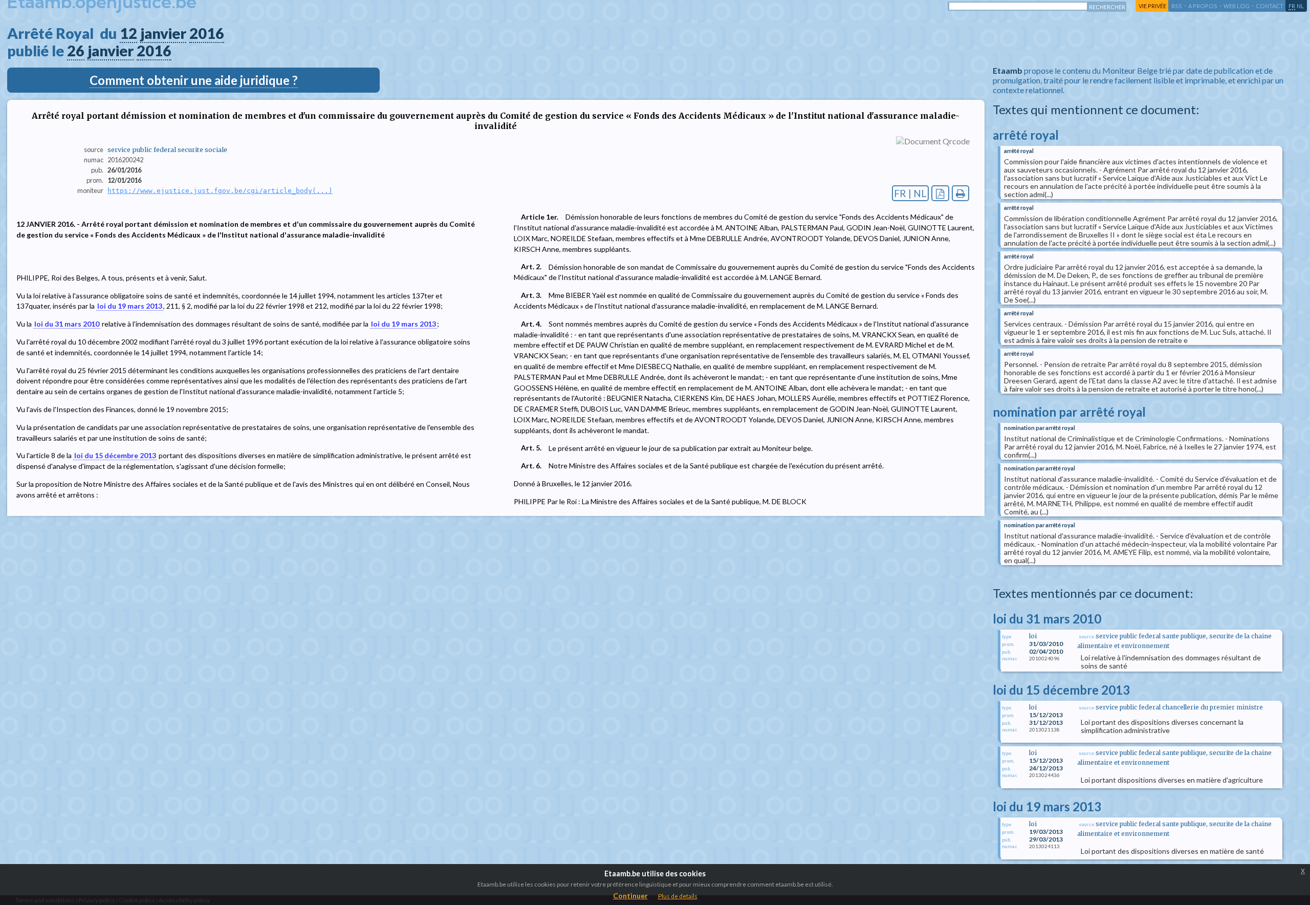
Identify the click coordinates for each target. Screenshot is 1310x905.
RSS (1176, 6)
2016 (206, 33)
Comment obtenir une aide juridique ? (194, 80)
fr (1292, 6)
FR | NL (910, 193)
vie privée (1152, 6)
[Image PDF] (940, 193)
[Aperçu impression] (961, 193)
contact (1269, 6)
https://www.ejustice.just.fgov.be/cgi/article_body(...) (220, 191)
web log (1237, 6)
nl (1300, 6)
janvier (163, 33)
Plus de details (677, 896)
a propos (1202, 6)
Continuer (630, 895)
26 (75, 50)
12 (128, 33)
